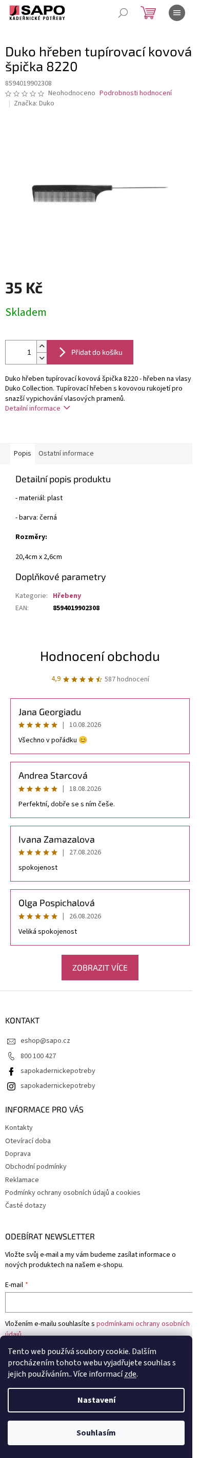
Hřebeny (67, 596)
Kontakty (19, 1128)
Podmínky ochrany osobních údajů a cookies (73, 1193)
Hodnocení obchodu (100, 655)
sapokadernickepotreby (58, 1071)
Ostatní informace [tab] (66, 453)
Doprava (18, 1154)
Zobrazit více (100, 967)
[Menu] (177, 13)
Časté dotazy (25, 1205)
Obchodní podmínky (36, 1167)
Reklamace (22, 1180)
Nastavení (96, 1400)
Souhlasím (96, 1433)
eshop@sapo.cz (45, 1041)
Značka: (34, 103)
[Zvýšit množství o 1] (41, 346)
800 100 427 (38, 1056)
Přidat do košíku (97, 352)
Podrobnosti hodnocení (135, 93)
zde (130, 1374)
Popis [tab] (22, 453)
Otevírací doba (28, 1141)
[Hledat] (123, 13)
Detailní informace (33, 408)
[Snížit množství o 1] (41, 358)
